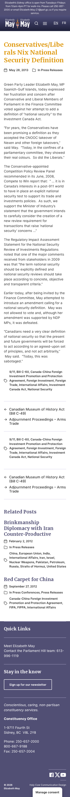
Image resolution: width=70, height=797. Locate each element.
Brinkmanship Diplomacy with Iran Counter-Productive (28, 528)
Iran (42, 557)
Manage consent (47, 792)
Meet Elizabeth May (19, 646)
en (56, 23)
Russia (14, 566)
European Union (30, 553)
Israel (50, 557)
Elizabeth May (12, 788)
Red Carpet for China (29, 579)
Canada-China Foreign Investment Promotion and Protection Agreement (35, 376)
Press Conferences (26, 592)
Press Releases (52, 70)
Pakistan (42, 562)
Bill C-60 (23, 372)
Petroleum (57, 562)
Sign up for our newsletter (27, 684)
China (13, 553)
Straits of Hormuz (32, 566)
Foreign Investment (40, 380)
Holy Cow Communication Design (48, 784)
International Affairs (33, 385)
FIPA (12, 607)
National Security (40, 389)
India (46, 553)
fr (64, 23)
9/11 (12, 372)
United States (56, 566)
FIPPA (21, 607)
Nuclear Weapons (21, 562)
